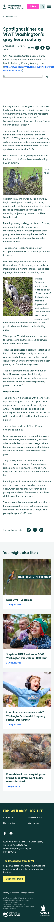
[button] (37, 48)
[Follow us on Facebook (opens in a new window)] (4, 833)
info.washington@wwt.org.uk (17, 848)
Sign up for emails (14, 879)
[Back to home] (45, 902)
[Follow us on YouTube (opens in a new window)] (11, 833)
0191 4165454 (9, 852)
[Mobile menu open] (49, 7)
